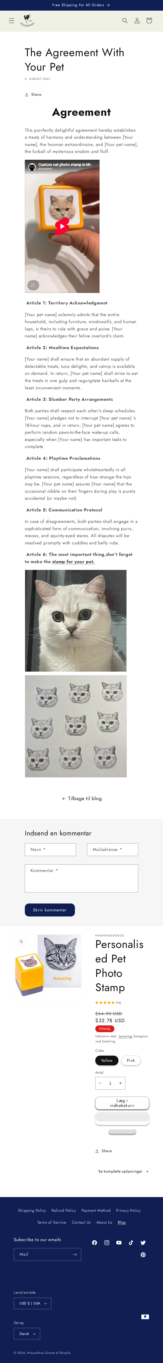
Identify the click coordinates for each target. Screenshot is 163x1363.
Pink (131, 1060)
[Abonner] (75, 1254)
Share (36, 94)
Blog (122, 1222)
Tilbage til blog (85, 798)
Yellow (107, 1060)
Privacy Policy (128, 1210)
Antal (99, 1072)
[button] (122, 1118)
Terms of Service (51, 1222)
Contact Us (81, 1222)
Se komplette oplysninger (120, 1171)
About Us (104, 1222)
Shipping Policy (32, 1210)
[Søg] (125, 20)
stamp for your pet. (73, 561)
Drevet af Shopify (57, 1353)
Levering (125, 1036)
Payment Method (96, 1210)
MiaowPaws (35, 1353)
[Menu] (12, 20)
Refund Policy (64, 1210)
